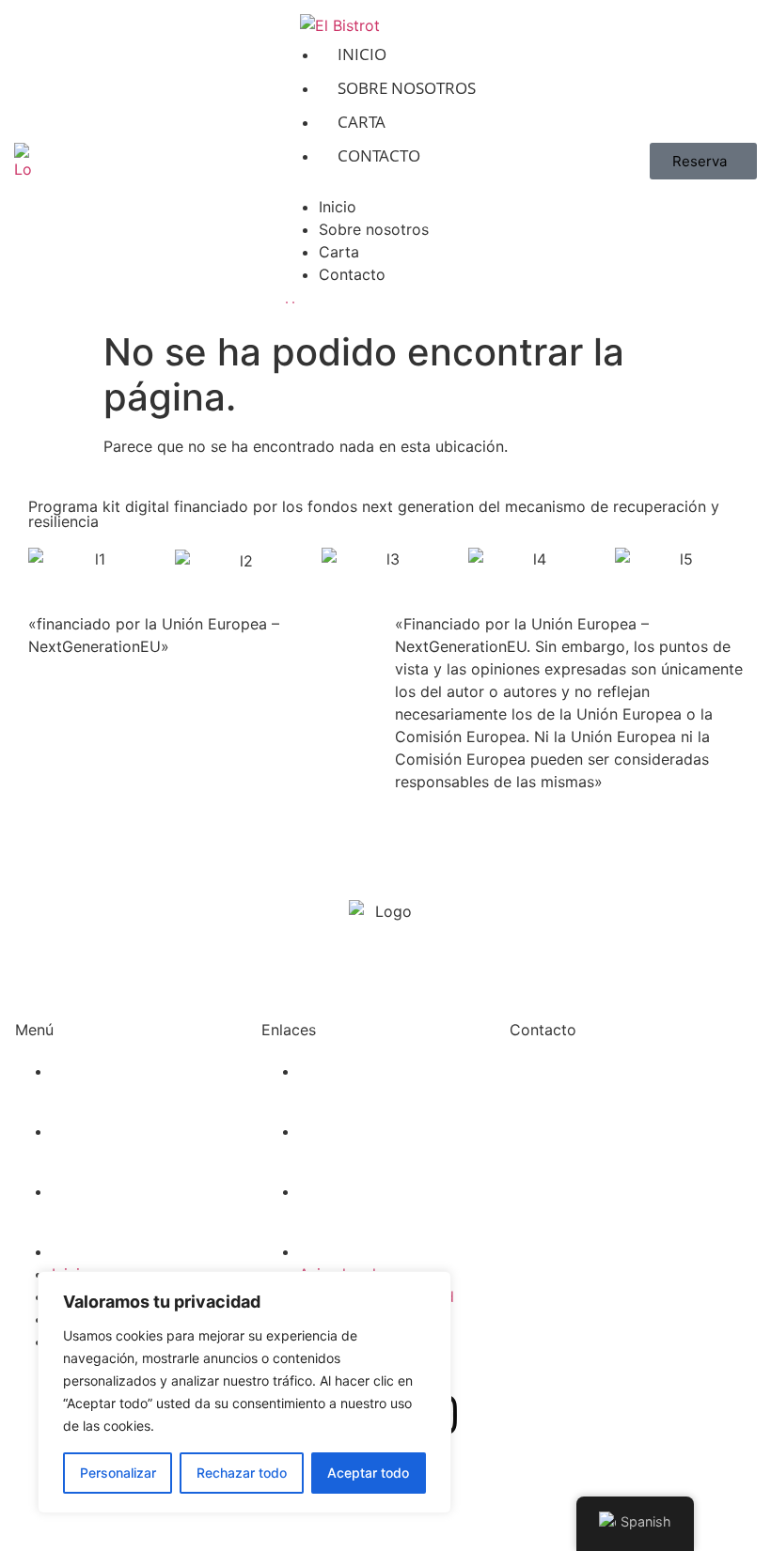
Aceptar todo (368, 1473)
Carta (362, 121)
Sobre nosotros (407, 88)
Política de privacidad (376, 1131)
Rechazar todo (242, 1473)
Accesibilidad (346, 1251)
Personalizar (118, 1473)
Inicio (362, 54)
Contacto (379, 155)
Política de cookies (366, 1191)
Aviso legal (337, 1071)
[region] (244, 1392)
